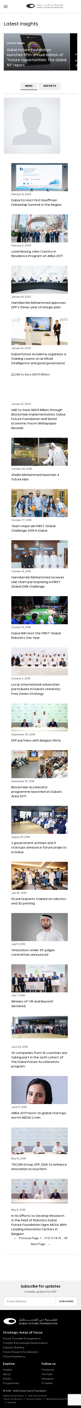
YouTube (47, 1374)
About (7, 1374)
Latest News (16, 43)
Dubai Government (13, 1396)
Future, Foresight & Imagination (22, 1338)
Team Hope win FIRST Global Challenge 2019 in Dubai (33, 528)
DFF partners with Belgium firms (36, 740)
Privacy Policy (34, 1399)
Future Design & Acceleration (20, 1352)
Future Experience (14, 1356)
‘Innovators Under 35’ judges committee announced (33, 952)
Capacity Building (13, 1347)
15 (59, 1238)
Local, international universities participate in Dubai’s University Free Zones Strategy (35, 689)
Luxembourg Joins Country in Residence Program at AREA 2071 (37, 254)
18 (65, 1238)
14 (55, 1238)
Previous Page (26, 1238)
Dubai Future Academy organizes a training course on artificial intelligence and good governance (38, 358)
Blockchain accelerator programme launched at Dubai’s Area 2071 (36, 791)
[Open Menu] (6, 6)
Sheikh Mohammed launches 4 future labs (35, 477)
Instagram (48, 1379)
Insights (7, 1370)
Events (7, 1379)
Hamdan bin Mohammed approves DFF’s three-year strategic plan (38, 305)
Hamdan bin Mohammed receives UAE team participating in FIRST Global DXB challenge (37, 581)
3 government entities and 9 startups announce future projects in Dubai (39, 847)
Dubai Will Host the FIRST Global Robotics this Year (36, 635)
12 (48, 1238)
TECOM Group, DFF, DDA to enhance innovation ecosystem (39, 1167)
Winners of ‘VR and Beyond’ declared (32, 1003)
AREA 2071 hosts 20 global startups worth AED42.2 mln (38, 1115)
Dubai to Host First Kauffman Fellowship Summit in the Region (36, 202)
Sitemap (11, 1402)
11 (45, 1238)
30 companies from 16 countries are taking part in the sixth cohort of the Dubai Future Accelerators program (39, 1059)
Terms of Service (12, 1399)
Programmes (11, 1383)
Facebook (48, 1370)
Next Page (40, 1244)
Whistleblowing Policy (58, 1399)
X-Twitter (47, 1383)
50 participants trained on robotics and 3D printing (38, 901)
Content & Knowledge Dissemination (25, 1343)
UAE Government (37, 1396)
